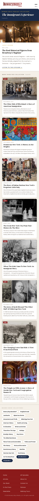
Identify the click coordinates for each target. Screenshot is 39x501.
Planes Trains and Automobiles (12, 442)
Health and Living (22, 423)
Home (5, 475)
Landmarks (6, 415)
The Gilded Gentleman (9, 438)
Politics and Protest (30, 442)
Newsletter (6, 491)
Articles (5, 479)
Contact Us (24, 483)
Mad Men (22, 449)
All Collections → (22, 457)
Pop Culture (20, 434)
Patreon (23, 487)
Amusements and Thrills (10, 419)
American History (8, 423)
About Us (23, 479)
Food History (21, 453)
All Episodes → (7, 460)
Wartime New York (8, 453)
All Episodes (24, 475)
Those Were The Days (9, 430)
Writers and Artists (20, 427)
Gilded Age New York (27, 419)
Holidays (21, 430)
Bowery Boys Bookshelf (9, 411)
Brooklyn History (8, 434)
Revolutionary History (9, 449)
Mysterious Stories (19, 415)
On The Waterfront (8, 457)
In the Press (7, 487)
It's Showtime (7, 427)
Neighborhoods (24, 411)
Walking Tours (25, 491)
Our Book (6, 483)
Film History (6, 445)
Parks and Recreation (20, 445)
